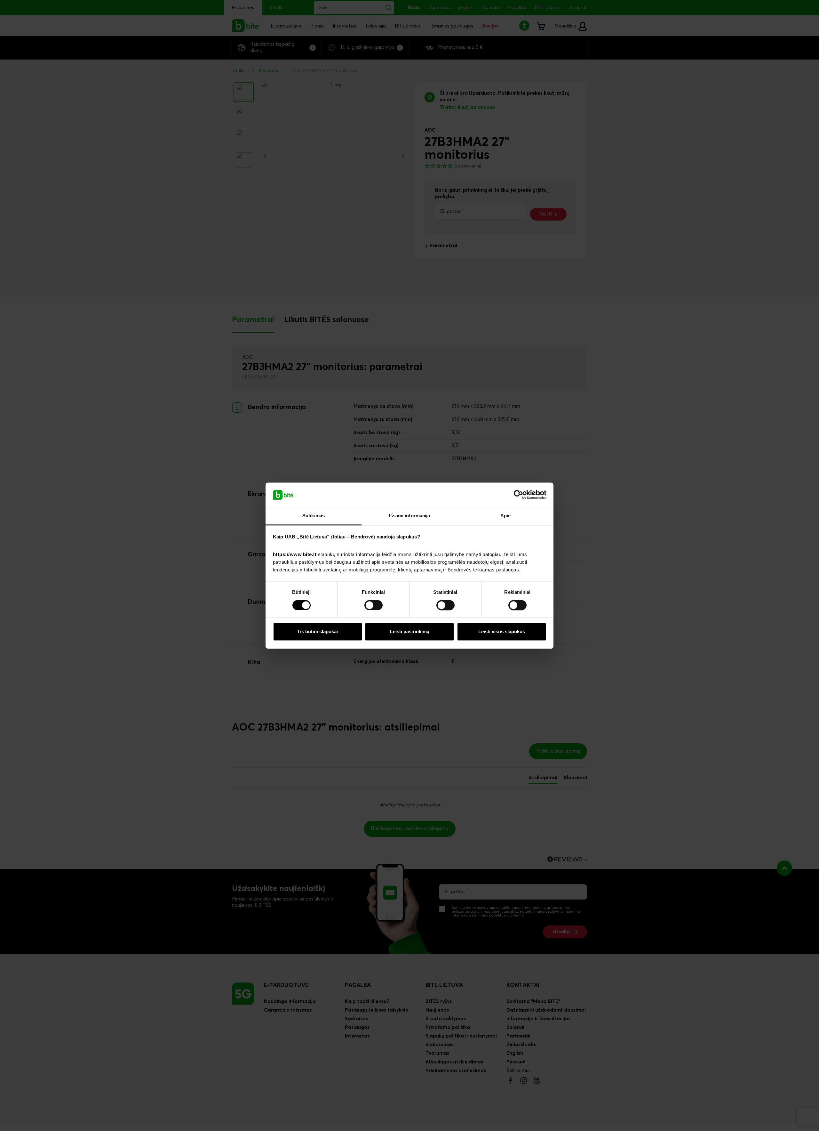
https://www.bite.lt (295, 554)
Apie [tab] (505, 516)
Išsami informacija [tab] (409, 516)
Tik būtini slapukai (317, 631)
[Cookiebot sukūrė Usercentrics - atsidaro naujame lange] (518, 494)
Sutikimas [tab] (313, 516)
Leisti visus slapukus (501, 631)
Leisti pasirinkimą (409, 631)
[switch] (373, 605)
